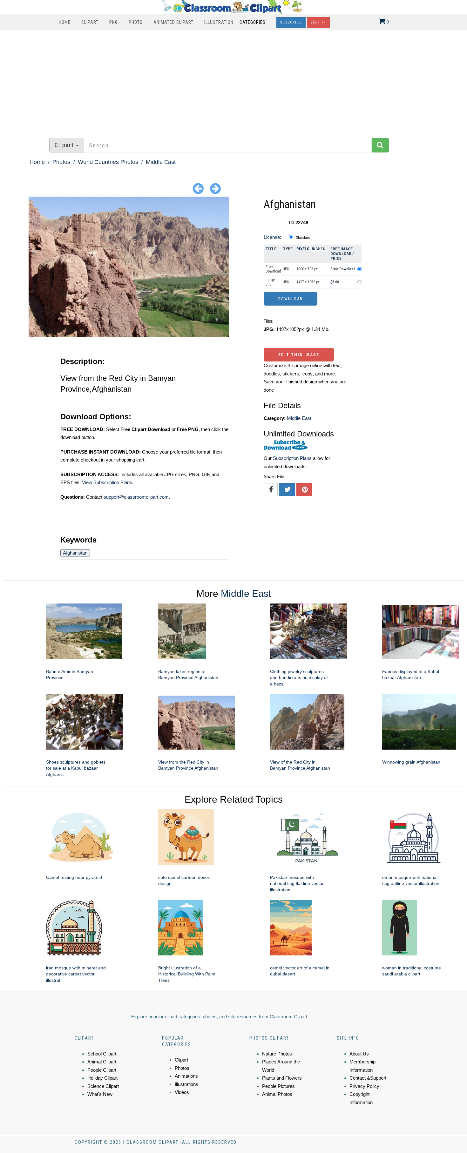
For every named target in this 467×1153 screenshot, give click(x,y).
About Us (359, 1053)
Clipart (89, 22)
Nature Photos (277, 1053)
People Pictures (278, 1086)
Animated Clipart (173, 22)
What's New (99, 1094)
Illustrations (186, 1084)
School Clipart (101, 1053)
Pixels (302, 248)
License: (272, 237)
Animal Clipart (101, 1061)
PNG (113, 22)
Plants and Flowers (282, 1078)
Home (65, 22)
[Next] (215, 188)
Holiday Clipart (102, 1078)
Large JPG (270, 282)
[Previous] (198, 188)
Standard (303, 237)
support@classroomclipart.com (136, 497)
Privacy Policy (364, 1086)
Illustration (219, 22)
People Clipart (101, 1070)
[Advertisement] (233, 80)
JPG (286, 269)
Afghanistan (75, 553)
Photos (61, 162)
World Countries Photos (108, 162)
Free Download (273, 269)
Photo (136, 22)
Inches (318, 249)
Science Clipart (103, 1086)
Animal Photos (277, 1094)
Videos (182, 1092)
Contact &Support (367, 1078)
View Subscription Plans (107, 482)
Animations (186, 1076)
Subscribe (291, 22)
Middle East (161, 162)
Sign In (318, 22)
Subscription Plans (292, 458)
